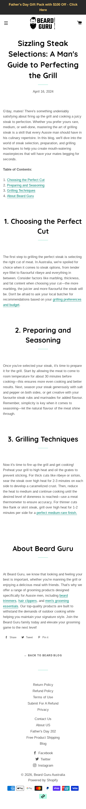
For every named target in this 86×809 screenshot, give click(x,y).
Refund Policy (43, 691)
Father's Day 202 (43, 731)
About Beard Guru (20, 196)
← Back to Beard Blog (43, 655)
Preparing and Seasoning (25, 185)
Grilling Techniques (21, 190)
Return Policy (43, 685)
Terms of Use (43, 697)
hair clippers (27, 601)
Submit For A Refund (43, 703)
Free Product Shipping (43, 737)
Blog (43, 744)
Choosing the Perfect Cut (26, 180)
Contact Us (43, 719)
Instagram (45, 765)
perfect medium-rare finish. (57, 513)
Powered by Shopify (43, 780)
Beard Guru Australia (49, 775)
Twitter (45, 759)
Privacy (43, 710)
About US (43, 725)
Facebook (45, 753)
